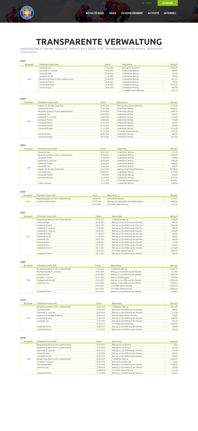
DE (143, 3)
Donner (168, 3)
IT (145, 3)
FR (151, 3)
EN (148, 3)
